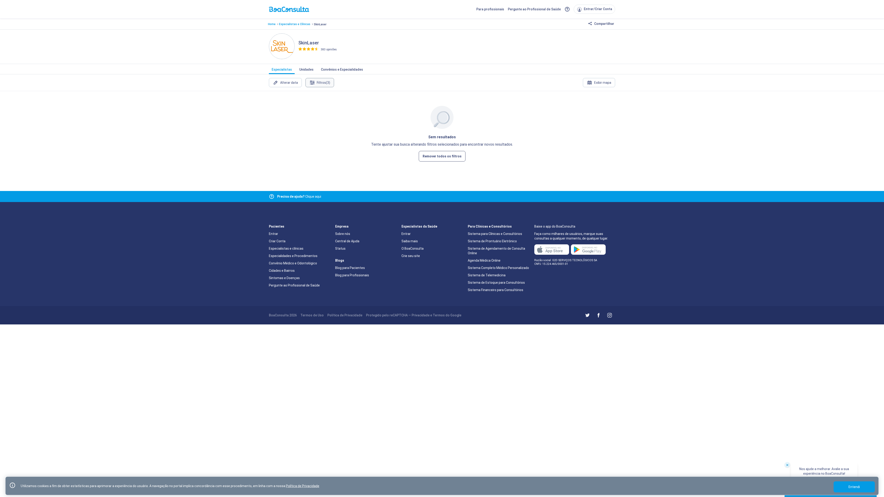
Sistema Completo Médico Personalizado (498, 268)
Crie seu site (410, 256)
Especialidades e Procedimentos (293, 256)
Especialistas (282, 69)
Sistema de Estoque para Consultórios (496, 282)
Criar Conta (277, 241)
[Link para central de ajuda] (271, 196)
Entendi (854, 487)
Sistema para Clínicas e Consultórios (495, 234)
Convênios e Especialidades (342, 69)
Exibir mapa (602, 82)
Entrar (273, 234)
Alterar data (289, 82)
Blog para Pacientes (350, 268)
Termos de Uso (312, 315)
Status (340, 248)
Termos (439, 315)
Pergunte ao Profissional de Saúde (534, 9)
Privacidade (421, 315)
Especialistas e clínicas (286, 248)
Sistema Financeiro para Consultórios (495, 290)
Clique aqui (299, 196)
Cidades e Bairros (282, 270)
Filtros (323, 82)
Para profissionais (490, 9)
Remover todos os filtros (442, 156)
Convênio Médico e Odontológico (293, 263)
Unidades (306, 69)
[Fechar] (787, 465)
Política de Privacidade (344, 315)
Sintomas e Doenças (284, 278)
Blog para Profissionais (352, 275)
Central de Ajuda (347, 241)
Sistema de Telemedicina (487, 275)
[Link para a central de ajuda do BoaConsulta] (567, 9)
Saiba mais (409, 241)
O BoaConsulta (412, 248)
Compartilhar (603, 24)
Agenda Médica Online (484, 260)
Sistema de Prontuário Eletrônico (492, 241)
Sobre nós (342, 234)
